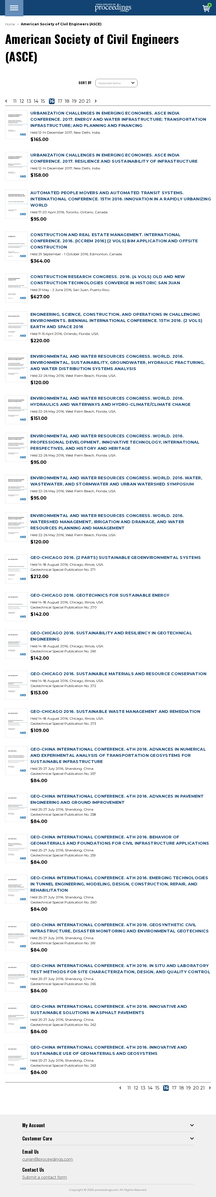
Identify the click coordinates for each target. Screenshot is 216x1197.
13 (29, 101)
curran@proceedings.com (47, 1159)
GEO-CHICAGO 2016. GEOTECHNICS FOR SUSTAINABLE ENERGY (99, 595)
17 (60, 101)
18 (67, 101)
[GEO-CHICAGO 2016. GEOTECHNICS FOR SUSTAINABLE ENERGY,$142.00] (16, 607)
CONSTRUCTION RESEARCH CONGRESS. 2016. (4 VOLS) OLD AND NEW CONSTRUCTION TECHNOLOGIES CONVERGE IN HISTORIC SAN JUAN (107, 279)
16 (51, 101)
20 (81, 101)
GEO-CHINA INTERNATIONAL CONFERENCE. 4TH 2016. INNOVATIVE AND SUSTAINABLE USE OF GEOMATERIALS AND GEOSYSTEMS (108, 1050)
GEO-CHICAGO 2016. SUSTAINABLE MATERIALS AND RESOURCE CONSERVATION (118, 673)
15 (43, 101)
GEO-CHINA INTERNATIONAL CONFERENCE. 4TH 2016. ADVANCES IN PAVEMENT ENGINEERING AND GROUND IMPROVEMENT (117, 799)
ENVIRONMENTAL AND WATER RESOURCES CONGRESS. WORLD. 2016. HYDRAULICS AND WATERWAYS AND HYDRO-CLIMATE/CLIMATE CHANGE (110, 401)
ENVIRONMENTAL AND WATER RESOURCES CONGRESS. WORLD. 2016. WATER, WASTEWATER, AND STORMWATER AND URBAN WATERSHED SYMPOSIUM (116, 481)
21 (88, 101)
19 (74, 101)
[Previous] (7, 101)
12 (22, 101)
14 (36, 101)
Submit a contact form (44, 1177)
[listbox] (116, 83)
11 (15, 101)
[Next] (93, 101)
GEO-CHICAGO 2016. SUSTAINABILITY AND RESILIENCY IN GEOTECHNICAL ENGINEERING (111, 636)
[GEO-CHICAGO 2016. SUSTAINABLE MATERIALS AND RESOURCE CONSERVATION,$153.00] (16, 685)
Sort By (84, 82)
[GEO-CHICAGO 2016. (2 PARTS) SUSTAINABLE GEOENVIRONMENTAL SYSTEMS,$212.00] (16, 569)
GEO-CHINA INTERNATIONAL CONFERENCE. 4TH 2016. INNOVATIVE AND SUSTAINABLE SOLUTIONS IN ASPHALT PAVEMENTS (108, 1009)
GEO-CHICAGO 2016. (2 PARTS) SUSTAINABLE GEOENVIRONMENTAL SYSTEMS (115, 557)
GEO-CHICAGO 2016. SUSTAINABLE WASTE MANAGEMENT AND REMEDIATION (115, 711)
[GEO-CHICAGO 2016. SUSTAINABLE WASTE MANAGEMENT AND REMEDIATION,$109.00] (16, 723)
